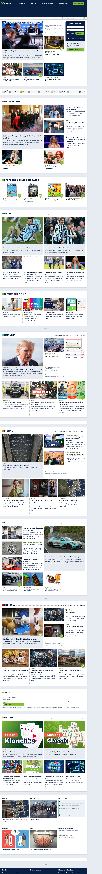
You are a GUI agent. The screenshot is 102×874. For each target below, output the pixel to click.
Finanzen (10, 335)
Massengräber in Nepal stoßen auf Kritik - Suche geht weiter (71, 811)
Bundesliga (47, 213)
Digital (8, 430)
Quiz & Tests (69, 101)
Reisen (64, 605)
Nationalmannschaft (62, 213)
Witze (64, 101)
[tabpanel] (22, 39)
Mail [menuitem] (47, 18)
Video (60, 101)
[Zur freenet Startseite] (7, 3)
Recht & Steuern (75, 335)
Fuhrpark (74, 522)
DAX (67, 352)
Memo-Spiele (76, 101)
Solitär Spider (82, 717)
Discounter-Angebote (63, 872)
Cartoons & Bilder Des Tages (21, 180)
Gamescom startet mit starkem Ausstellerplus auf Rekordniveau (56, 473)
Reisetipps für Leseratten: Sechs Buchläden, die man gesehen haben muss (58, 645)
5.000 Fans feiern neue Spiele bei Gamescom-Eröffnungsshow (56, 475)
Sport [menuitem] (7, 18)
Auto (7, 522)
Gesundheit (82, 605)
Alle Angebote (79, 3)
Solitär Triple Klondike (72, 717)
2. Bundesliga (54, 213)
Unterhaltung (13, 101)
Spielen (8, 717)
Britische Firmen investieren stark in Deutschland (54, 374)
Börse (3, 872)
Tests (57, 522)
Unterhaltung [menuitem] (23, 18)
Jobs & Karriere (58, 335)
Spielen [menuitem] (42, 18)
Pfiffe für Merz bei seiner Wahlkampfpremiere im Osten (54, 22)
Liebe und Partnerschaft (73, 605)
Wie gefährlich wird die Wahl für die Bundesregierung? (70, 805)
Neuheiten (52, 522)
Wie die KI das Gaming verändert (51, 471)
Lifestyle (9, 604)
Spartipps (82, 335)
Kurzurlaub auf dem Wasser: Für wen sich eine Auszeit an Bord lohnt (57, 641)
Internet (33, 3)
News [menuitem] (3, 18)
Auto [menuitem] (17, 18)
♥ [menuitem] (54, 18)
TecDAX (68, 357)
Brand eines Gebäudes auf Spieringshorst (67, 837)
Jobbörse (18, 872)
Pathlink (60, 717)
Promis (52, 101)
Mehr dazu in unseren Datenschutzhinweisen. (70, 707)
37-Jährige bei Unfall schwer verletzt (66, 835)
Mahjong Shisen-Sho (52, 717)
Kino (57, 101)
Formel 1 (70, 213)
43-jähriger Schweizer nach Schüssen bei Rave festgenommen (54, 26)
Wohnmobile (68, 522)
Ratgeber (60, 605)
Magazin (62, 522)
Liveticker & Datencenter (79, 213)
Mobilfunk (21, 3)
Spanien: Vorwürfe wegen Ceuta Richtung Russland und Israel (54, 29)
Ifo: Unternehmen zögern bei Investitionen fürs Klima (55, 376)
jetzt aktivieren (8, 704)
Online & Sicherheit (63, 431)
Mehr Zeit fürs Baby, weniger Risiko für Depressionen (70, 808)
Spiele (45, 872)
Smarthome (82, 431)
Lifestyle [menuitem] (31, 18)
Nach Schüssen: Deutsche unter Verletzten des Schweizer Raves (71, 801)
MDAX (68, 355)
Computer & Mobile (53, 431)
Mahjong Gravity (43, 717)
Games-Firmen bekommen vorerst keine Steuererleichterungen (56, 468)
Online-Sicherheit (76, 872)
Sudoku (64, 717)
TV (49, 101)
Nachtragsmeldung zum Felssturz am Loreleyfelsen (68, 832)
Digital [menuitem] (37, 18)
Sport (7, 213)
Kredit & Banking (67, 335)
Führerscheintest (81, 522)
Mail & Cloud (63, 3)
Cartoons (83, 101)
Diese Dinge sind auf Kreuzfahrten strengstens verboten (55, 643)
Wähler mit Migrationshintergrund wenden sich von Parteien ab (54, 33)
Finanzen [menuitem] (12, 18)
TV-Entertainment (47, 3)
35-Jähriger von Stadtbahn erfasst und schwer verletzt (69, 830)
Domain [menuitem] (51, 18)
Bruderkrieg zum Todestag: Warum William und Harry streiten (71, 815)
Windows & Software (73, 431)
